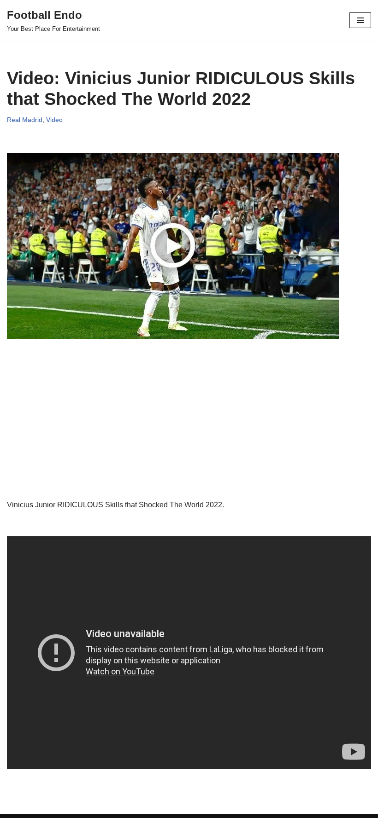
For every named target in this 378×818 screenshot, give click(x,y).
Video (54, 119)
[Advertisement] (189, 434)
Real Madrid (24, 119)
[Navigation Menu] (360, 20)
